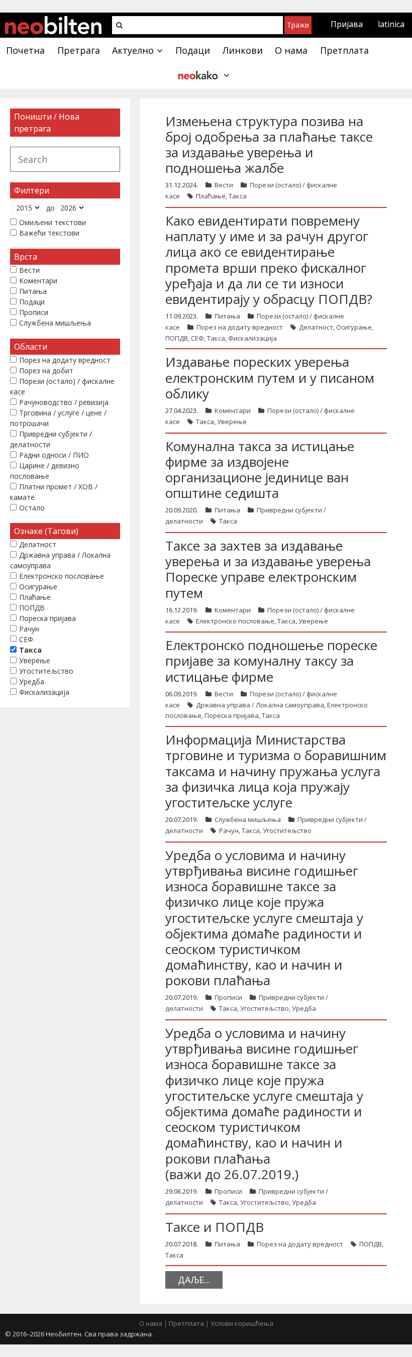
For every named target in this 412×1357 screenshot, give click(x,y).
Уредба (304, 1008)
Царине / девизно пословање (44, 471)
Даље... (194, 1280)
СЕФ (197, 338)
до (50, 208)
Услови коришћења (242, 1323)
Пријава (347, 24)
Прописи (228, 997)
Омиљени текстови (52, 222)
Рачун (229, 830)
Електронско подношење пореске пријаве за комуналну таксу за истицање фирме (271, 660)
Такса (238, 195)
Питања (227, 316)
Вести (224, 184)
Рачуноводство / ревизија (64, 402)
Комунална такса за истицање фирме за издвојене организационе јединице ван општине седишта (259, 469)
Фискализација (252, 338)
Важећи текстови (49, 233)
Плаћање (211, 195)
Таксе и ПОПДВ (214, 1227)
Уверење (232, 421)
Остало (32, 507)
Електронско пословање (235, 620)
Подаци (32, 301)
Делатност (316, 327)
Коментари (233, 410)
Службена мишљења (248, 819)
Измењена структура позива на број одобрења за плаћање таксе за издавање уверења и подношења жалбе (269, 144)
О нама (150, 1323)
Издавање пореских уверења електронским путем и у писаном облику (269, 377)
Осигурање (354, 327)
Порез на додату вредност (239, 327)
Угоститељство (287, 830)
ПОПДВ (176, 338)
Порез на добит (46, 370)
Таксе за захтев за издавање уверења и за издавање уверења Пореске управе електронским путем (268, 569)
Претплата (186, 1323)
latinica (391, 24)
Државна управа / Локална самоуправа (260, 704)
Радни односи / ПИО (54, 455)
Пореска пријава (231, 715)
